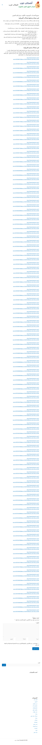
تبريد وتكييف (35, 703)
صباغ (36, 718)
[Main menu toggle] (2, 5)
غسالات (36, 720)
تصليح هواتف (35, 707)
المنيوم (36, 701)
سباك (36, 714)
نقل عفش (35, 732)
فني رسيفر (35, 724)
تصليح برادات (35, 705)
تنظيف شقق (35, 709)
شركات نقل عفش (34, 716)
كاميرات (35, 728)
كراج (36, 730)
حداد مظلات (35, 712)
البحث (39, 662)
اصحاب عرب (13, 5)
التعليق (37, 622)
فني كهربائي (35, 726)
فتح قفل (35, 722)
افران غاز (35, 699)
